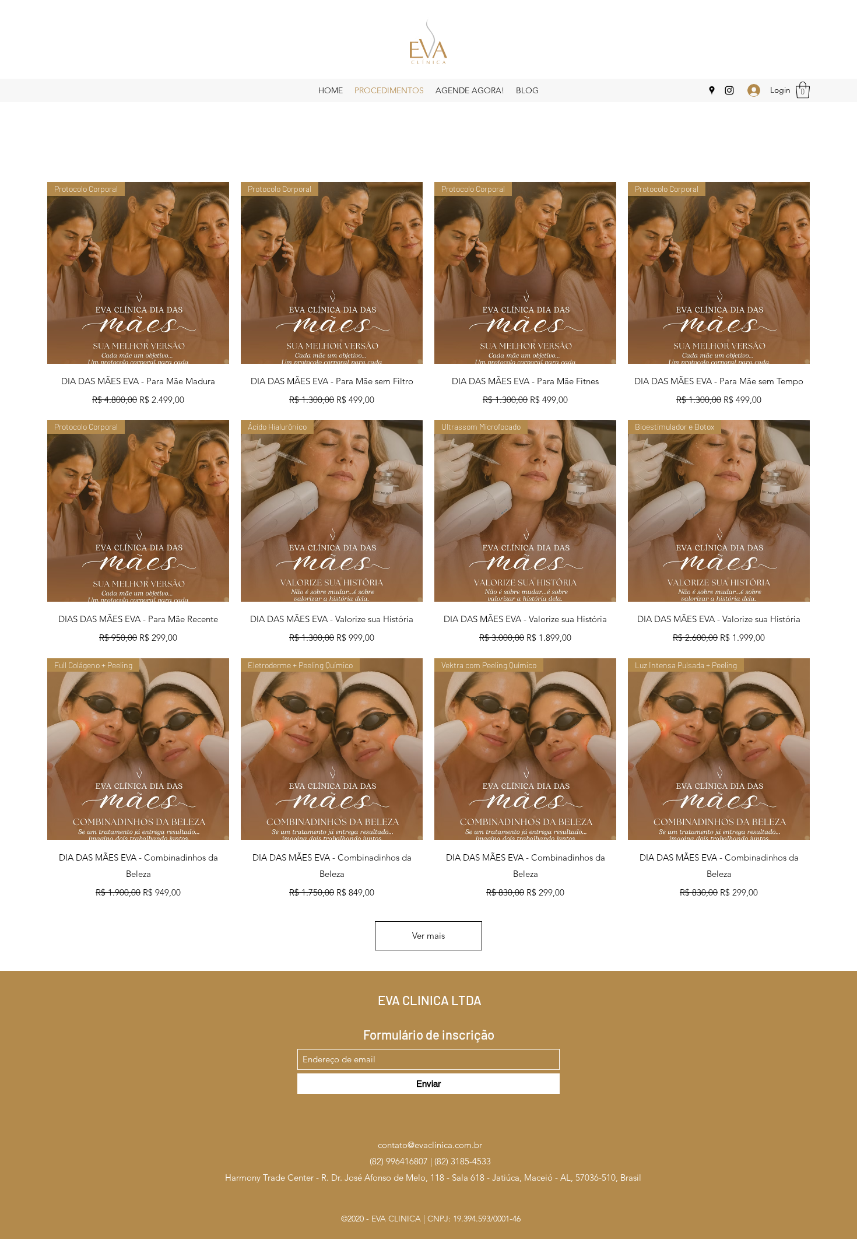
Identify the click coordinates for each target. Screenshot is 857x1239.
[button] (803, 90)
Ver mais (428, 935)
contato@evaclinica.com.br (430, 1144)
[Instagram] (729, 90)
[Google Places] (712, 90)
